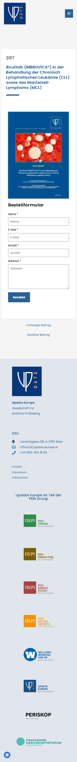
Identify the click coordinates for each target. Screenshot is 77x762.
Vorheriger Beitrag (38, 325)
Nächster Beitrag (38, 335)
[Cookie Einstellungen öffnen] (7, 757)
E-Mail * (13, 230)
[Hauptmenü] (69, 13)
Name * (13, 214)
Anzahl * (13, 245)
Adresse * (14, 261)
